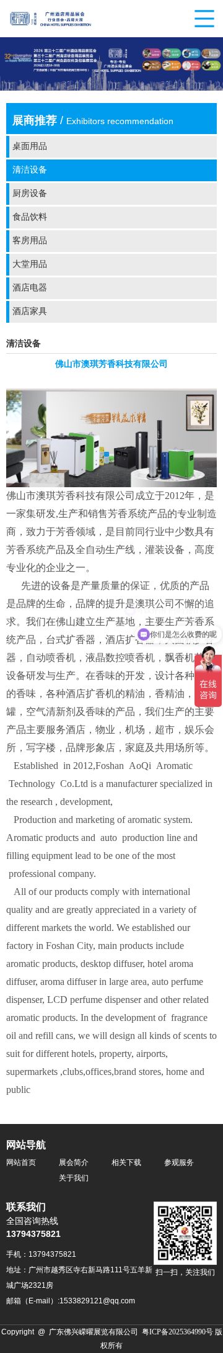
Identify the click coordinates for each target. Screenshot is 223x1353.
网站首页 (21, 1163)
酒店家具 (29, 312)
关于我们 (74, 1178)
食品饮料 (29, 217)
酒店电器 (29, 288)
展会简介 (74, 1163)
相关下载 (126, 1163)
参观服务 (179, 1163)
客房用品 (29, 241)
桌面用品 (29, 146)
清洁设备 (29, 170)
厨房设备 (29, 194)
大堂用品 (29, 264)
